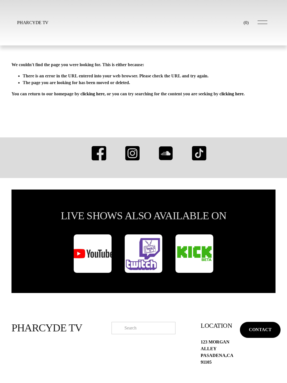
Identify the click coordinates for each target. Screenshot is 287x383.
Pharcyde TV (32, 22)
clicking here (92, 93)
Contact (260, 329)
